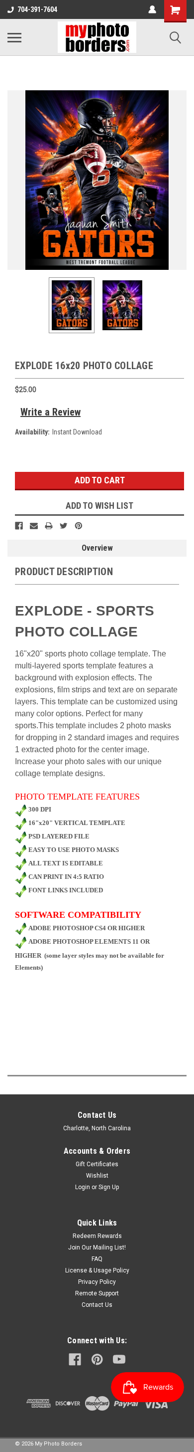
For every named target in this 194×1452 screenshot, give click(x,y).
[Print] (49, 526)
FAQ (97, 1258)
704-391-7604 (37, 9)
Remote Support (97, 1293)
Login (82, 1187)
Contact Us (97, 1304)
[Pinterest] (79, 526)
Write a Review (50, 412)
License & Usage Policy (97, 1270)
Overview (97, 548)
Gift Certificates (97, 1164)
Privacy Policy (97, 1281)
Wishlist (97, 1175)
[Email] (34, 526)
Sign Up (108, 1187)
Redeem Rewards (97, 1236)
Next (179, 180)
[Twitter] (64, 526)
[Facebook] (19, 526)
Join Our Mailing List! (97, 1247)
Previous (14, 180)
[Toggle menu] (14, 37)
